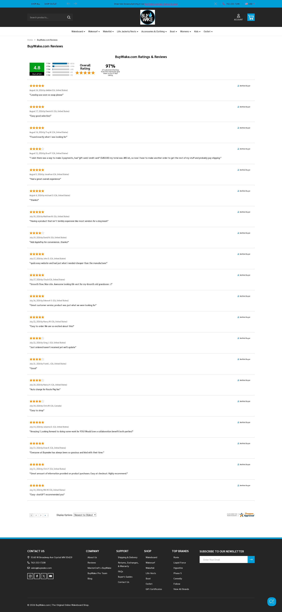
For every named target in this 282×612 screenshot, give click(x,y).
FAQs (120, 571)
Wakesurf (93, 31)
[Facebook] (37, 576)
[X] (44, 576)
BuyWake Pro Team (97, 573)
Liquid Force (179, 562)
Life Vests (151, 573)
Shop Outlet (50, 3)
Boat (172, 31)
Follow (176, 583)
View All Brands (181, 589)
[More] (83, 31)
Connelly (177, 578)
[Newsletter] (251, 559)
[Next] (75, 4)
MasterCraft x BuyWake (99, 567)
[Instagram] (30, 576)
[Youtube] (50, 576)
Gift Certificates (154, 589)
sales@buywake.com (41, 567)
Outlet (207, 31)
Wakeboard (77, 31)
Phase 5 (177, 573)
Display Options (64, 514)
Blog (90, 578)
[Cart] (251, 17)
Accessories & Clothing (153, 31)
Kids (196, 31)
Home (30, 39)
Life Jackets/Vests (126, 31)
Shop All (35, 3)
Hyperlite (178, 567)
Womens (184, 31)
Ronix (176, 557)
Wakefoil (107, 31)
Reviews (92, 562)
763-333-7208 (38, 562)
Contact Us (123, 581)
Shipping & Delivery (127, 557)
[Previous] (68, 4)
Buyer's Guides (125, 576)
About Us (92, 557)
